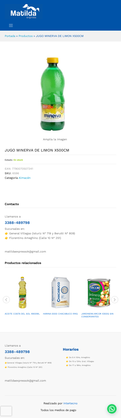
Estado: (9, 160)
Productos (26, 36)
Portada (10, 36)
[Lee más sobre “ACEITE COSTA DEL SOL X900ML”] (18, 308)
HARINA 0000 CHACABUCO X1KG (60, 313)
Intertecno (70, 403)
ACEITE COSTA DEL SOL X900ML (22, 313)
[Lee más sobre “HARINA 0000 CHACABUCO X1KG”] (57, 308)
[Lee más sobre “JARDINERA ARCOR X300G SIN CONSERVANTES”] (95, 308)
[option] (22, 298)
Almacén (25, 177)
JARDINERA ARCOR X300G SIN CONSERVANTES (97, 315)
